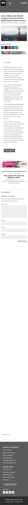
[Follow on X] (7, 492)
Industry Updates (8, 455)
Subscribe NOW (10, 484)
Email (3, 227)
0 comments (22, 23)
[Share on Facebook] (2, 47)
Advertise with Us (8, 475)
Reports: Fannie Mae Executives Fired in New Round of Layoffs (13, 423)
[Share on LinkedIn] (13, 47)
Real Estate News (7, 458)
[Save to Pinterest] (9, 47)
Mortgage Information (9, 460)
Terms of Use (18, 502)
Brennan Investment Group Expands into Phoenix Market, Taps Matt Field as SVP (13, 269)
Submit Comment (22, 241)
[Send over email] (16, 47)
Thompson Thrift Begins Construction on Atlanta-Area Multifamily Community (12, 300)
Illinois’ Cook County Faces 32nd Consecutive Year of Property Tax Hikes (14, 362)
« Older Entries (5, 434)
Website (3, 234)
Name (3, 220)
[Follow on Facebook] (4, 492)
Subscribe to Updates (9, 472)
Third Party (6, 23)
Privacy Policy (9, 502)
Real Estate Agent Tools (9, 463)
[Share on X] (6, 47)
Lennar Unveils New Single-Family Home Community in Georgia (12, 392)
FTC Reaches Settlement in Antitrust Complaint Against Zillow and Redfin (12, 331)
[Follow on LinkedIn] (10, 492)
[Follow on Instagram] (13, 492)
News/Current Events (9, 453)
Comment (4, 204)
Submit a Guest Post (8, 477)
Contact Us (6, 480)
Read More (9, 150)
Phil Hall (6, 274)
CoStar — (9, 62)
